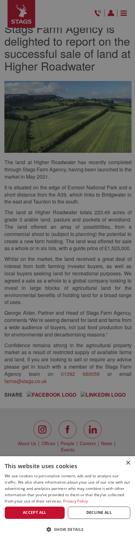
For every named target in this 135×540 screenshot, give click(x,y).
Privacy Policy (75, 501)
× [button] (128, 463)
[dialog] (67, 498)
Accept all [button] (34, 512)
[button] (67, 529)
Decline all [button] (99, 512)
